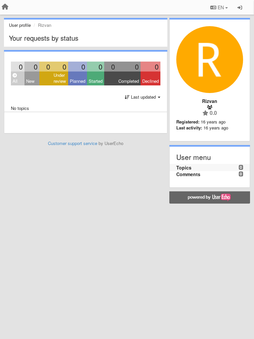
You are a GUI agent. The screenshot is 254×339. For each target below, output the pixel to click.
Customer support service (72, 143)
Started (96, 81)
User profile (20, 25)
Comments (188, 174)
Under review (60, 78)
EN (220, 7)
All (15, 81)
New (30, 81)
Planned (77, 81)
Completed (128, 81)
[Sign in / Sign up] (240, 7)
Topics (183, 167)
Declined (150, 81)
